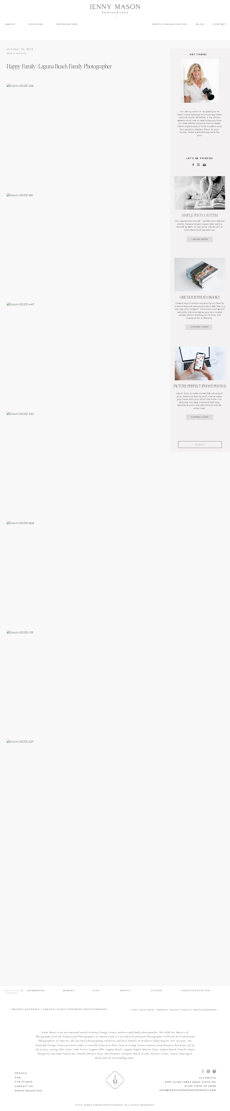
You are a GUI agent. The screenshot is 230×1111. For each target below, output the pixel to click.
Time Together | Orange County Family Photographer (173, 1009)
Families (21, 53)
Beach (11, 53)
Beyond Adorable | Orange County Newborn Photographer (59, 1009)
